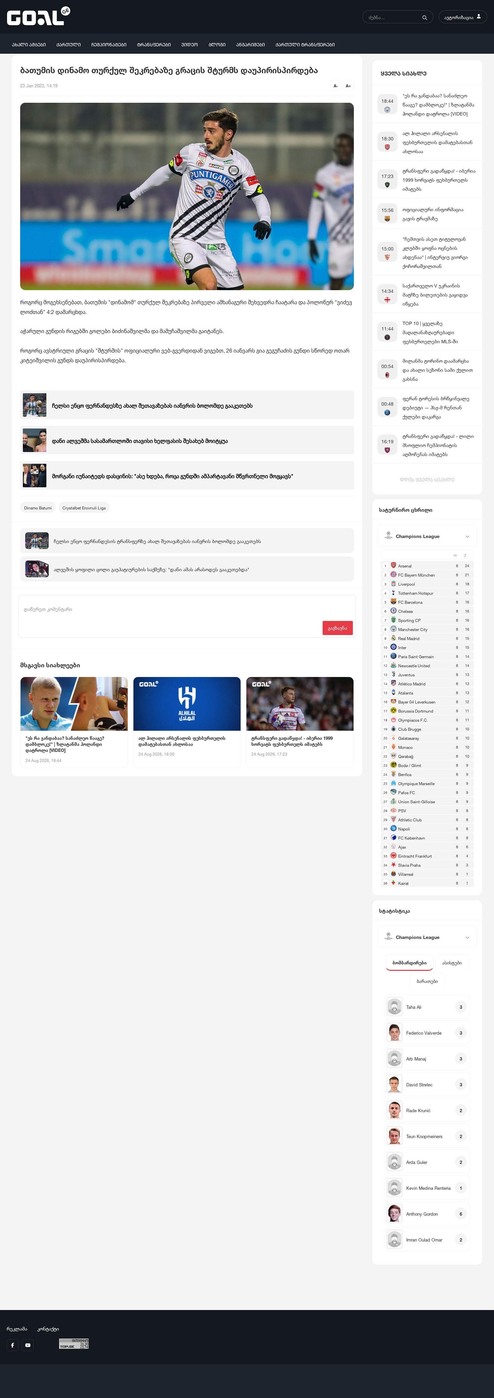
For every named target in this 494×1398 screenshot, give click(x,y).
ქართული (68, 43)
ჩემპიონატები (108, 43)
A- (336, 85)
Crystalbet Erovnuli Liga (84, 507)
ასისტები (452, 962)
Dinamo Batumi (38, 507)
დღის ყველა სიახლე (427, 479)
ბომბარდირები (409, 962)
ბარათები (427, 981)
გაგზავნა (337, 627)
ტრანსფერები (154, 43)
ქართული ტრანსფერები (305, 43)
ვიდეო (189, 43)
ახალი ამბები (29, 43)
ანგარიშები (250, 43)
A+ (348, 85)
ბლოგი (217, 43)
